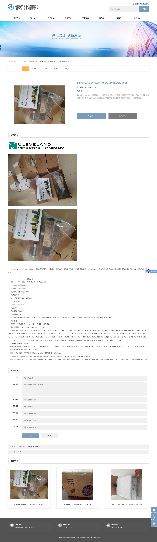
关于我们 (33, 18)
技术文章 (85, 18)
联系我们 (137, 18)
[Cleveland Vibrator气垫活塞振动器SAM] (29, 484)
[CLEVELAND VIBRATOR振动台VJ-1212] (126, 484)
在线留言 (119, 18)
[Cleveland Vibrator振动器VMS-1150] (78, 484)
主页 (19, 61)
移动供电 (34, 69)
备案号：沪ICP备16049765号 (90, 537)
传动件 (45, 69)
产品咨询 (91, 116)
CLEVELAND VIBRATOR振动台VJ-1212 (31, 446)
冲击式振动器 (38, 61)
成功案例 (102, 18)
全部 (25, 69)
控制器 (67, 69)
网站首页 (16, 18)
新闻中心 (68, 18)
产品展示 (50, 18)
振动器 (31, 61)
